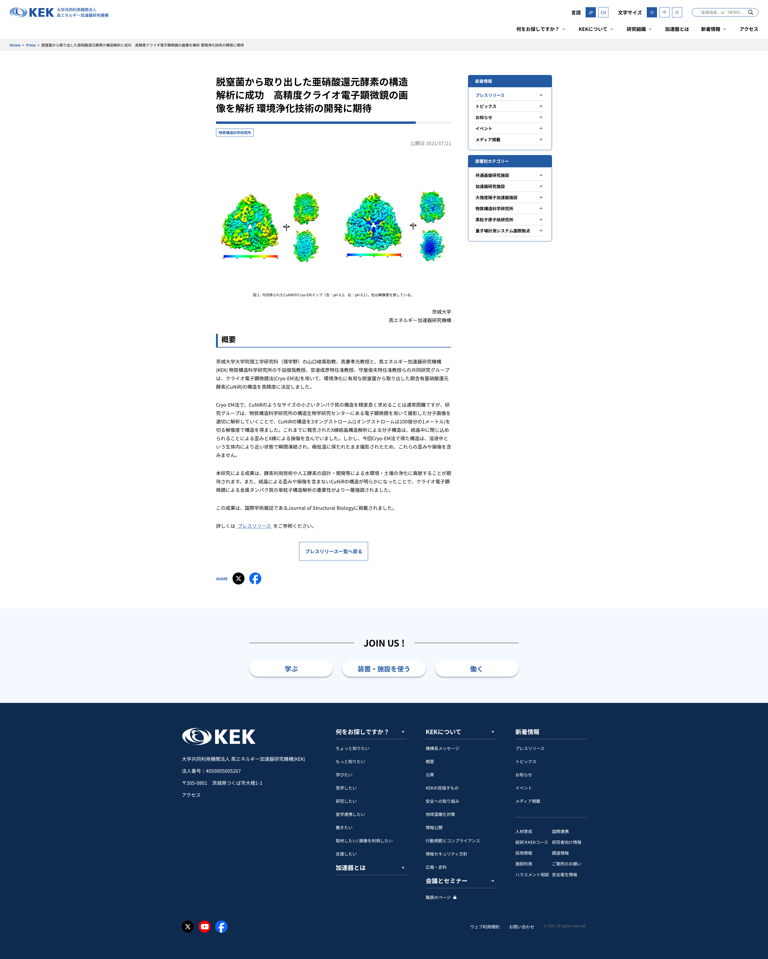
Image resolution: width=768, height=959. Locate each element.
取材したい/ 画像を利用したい (364, 841)
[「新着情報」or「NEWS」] (750, 12)
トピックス (486, 106)
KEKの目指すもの (442, 788)
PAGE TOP (754, 703)
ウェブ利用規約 (485, 927)
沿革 (430, 775)
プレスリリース (254, 525)
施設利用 (523, 864)
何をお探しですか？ (538, 28)
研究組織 (636, 28)
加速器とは (677, 28)
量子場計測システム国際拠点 (503, 231)
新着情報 (710, 28)
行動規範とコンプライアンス (453, 841)
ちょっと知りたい (352, 748)
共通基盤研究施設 (492, 175)
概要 (430, 761)
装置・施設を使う (384, 668)
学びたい (344, 775)
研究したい (346, 801)
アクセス (749, 28)
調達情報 (560, 853)
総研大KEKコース (531, 842)
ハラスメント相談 (532, 874)
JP (590, 12)
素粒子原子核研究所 (494, 220)
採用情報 (523, 853)
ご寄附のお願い (566, 864)
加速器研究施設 (490, 186)
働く (476, 668)
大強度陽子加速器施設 (497, 197)
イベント (484, 128)
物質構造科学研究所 (235, 132)
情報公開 (434, 827)
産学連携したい (350, 814)
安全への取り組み (442, 801)
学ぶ (291, 668)
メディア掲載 (488, 139)
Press (31, 44)
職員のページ (438, 897)
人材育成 (523, 831)
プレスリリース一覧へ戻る (333, 551)
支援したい (346, 854)
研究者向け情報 (566, 842)
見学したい (346, 788)
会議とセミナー (447, 880)
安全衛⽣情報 (564, 874)
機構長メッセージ (442, 748)
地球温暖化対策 (440, 814)
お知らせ (484, 117)
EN (603, 12)
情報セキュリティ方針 (446, 854)
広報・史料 (436, 867)
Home (15, 44)
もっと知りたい (350, 761)
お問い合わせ (521, 927)
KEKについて (593, 28)
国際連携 (560, 831)
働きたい (344, 827)
